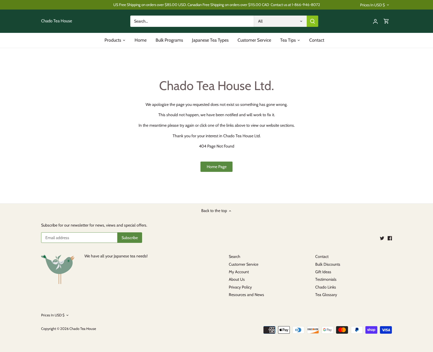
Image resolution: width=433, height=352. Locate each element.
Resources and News (246, 294)
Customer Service (243, 264)
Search (234, 256)
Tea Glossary (326, 294)
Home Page (217, 166)
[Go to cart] (386, 21)
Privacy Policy (240, 287)
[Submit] (312, 21)
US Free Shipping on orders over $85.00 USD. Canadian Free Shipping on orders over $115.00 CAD (191, 4)
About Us (237, 279)
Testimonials (326, 279)
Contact (322, 256)
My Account (239, 271)
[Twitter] (382, 238)
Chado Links (325, 287)
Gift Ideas (323, 271)
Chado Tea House (56, 21)
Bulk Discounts (327, 264)
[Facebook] (390, 238)
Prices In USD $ (372, 5)
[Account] (375, 21)
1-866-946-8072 (306, 4)
